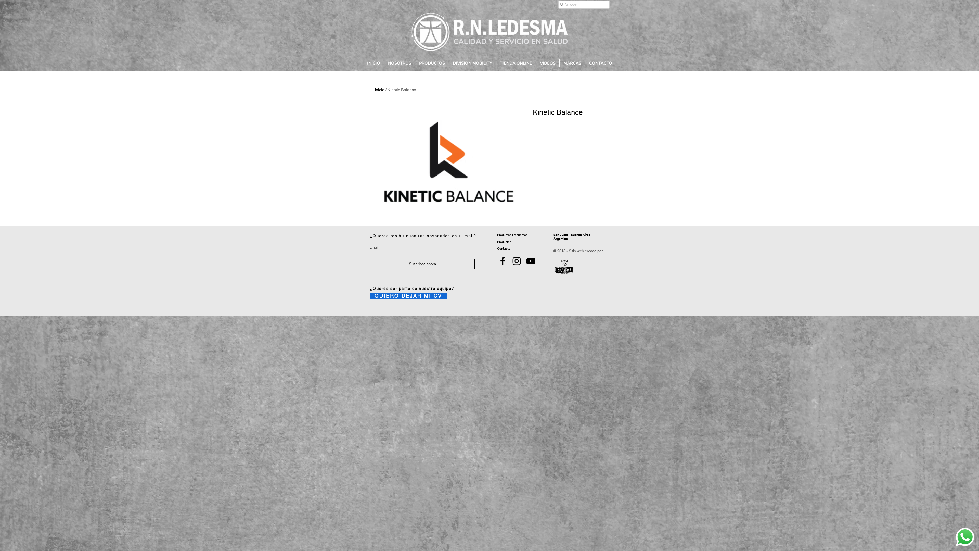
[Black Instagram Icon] (516, 261)
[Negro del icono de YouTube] (530, 261)
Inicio (379, 89)
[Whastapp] (965, 537)
